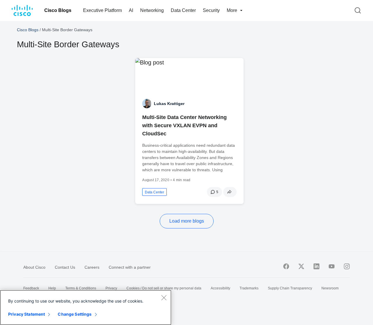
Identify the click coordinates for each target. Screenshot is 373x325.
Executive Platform (102, 10)
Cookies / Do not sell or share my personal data (163, 288)
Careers (92, 267)
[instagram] (347, 266)
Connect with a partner (130, 267)
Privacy (111, 288)
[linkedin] (316, 266)
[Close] (164, 297)
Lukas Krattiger (169, 103)
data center (154, 192)
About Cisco (34, 267)
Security (211, 10)
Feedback (31, 288)
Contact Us (65, 267)
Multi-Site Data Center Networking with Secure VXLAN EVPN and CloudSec (184, 125)
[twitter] (301, 266)
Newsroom (330, 288)
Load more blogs (186, 221)
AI (131, 10)
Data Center (183, 10)
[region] (85, 307)
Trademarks (249, 288)
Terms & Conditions (80, 288)
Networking (152, 10)
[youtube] (332, 266)
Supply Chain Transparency (290, 288)
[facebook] (286, 266)
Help (52, 288)
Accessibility (220, 288)
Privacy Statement (26, 314)
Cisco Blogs (57, 10)
